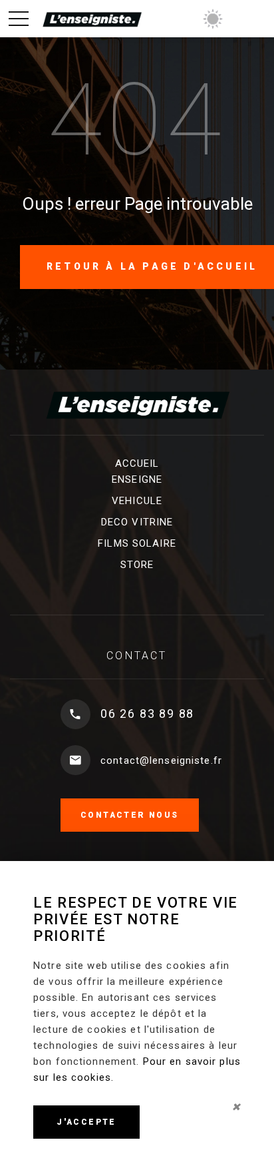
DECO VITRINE (137, 522)
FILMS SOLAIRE (137, 543)
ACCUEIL (137, 463)
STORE (137, 565)
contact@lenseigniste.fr (161, 760)
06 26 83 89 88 (147, 714)
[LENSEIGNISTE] (92, 18)
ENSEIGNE (137, 479)
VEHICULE (137, 501)
